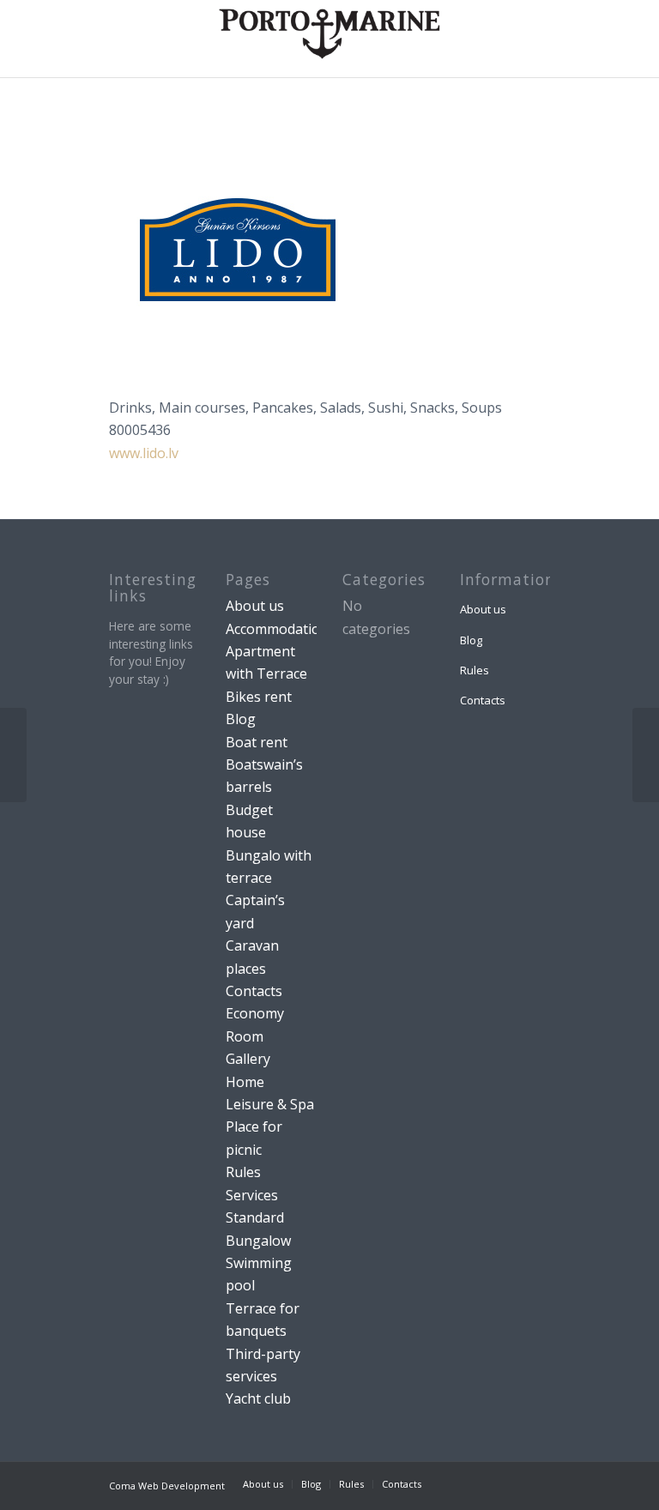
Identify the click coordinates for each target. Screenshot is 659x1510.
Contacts (254, 991)
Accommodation (277, 628)
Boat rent (256, 742)
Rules (243, 1172)
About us (255, 605)
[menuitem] (263, 1484)
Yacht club (258, 1398)
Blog (241, 719)
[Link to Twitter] (511, 1483)
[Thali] (13, 755)
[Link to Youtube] (537, 1483)
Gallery (248, 1058)
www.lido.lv (143, 453)
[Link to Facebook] (460, 1483)
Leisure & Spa (270, 1104)
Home (245, 1081)
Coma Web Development (167, 1485)
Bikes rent (259, 696)
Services (252, 1195)
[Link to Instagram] (486, 1483)
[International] (645, 755)
